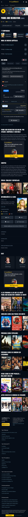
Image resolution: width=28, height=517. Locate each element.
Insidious (4, 439)
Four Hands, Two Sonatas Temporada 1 (10, 501)
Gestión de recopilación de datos (18, 424)
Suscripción (10, 63)
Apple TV (4, 463)
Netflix (3, 460)
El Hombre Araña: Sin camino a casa (9, 432)
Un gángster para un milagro (8, 487)
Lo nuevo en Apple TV (6, 477)
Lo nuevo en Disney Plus (7, 479)
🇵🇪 (23, 59)
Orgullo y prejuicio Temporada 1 (8, 505)
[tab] (14, 45)
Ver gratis (17, 25)
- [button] (7, 44)
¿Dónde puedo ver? (7, 25)
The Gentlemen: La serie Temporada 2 (9, 499)
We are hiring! (5, 424)
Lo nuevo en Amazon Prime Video (9, 475)
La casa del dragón (5, 448)
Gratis (17, 63)
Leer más (3, 206)
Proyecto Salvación (6, 436)
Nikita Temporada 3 (6, 507)
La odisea (4, 446)
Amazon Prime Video (6, 462)
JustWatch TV (5, 467)
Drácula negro (5, 489)
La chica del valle (5, 493)
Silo (2, 449)
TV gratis (24, 63)
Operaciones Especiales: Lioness (8, 451)
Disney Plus (4, 465)
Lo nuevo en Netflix (6, 474)
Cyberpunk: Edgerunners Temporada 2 (10, 503)
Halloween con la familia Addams (9, 491)
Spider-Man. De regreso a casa (8, 438)
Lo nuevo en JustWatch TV (7, 481)
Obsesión (4, 434)
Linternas (4, 453)
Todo (3, 63)
